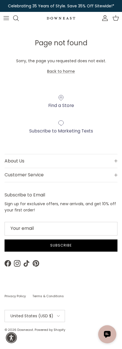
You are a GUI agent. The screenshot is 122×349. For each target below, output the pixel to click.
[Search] (18, 18)
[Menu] (6, 18)
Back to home (61, 71)
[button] (11, 337)
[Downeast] (61, 18)
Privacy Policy (15, 296)
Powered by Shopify (50, 329)
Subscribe (61, 245)
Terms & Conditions (48, 296)
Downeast (25, 329)
